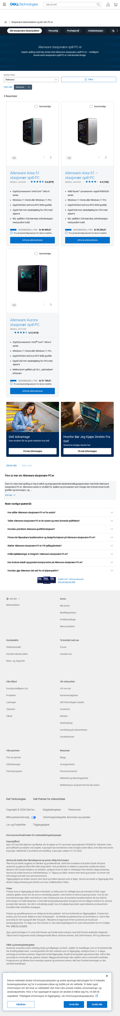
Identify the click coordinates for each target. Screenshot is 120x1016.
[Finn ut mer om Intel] (46, 579)
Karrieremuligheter (69, 695)
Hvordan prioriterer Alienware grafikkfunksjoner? (31, 529)
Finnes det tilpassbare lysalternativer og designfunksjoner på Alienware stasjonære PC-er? (51, 537)
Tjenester (10, 709)
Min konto (65, 605)
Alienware (20, 87)
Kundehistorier (67, 736)
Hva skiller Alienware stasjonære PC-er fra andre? (31, 512)
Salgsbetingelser (52, 809)
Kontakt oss (66, 654)
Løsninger (11, 702)
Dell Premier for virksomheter (49, 799)
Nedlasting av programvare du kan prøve (79, 785)
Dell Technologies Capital (72, 702)
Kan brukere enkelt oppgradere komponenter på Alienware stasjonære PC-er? (45, 562)
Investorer (65, 709)
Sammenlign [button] (45, 106)
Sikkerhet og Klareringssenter (74, 778)
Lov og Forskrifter (16, 824)
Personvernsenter (68, 771)
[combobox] (72, 4)
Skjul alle (27, 465)
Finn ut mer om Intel (66, 582)
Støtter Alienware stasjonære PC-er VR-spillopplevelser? (35, 545)
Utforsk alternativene (32, 240)
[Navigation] (4, 4)
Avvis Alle (73, 1004)
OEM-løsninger (13, 764)
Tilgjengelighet (41, 824)
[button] (108, 4)
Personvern (74, 809)
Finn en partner (13, 757)
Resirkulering (66, 723)
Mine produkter (67, 626)
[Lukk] (106, 975)
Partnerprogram (14, 771)
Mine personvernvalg (18, 817)
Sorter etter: (9, 75)
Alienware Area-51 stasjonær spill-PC (25, 175)
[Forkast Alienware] (29, 87)
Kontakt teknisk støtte (17, 654)
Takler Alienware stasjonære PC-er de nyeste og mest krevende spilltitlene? (44, 521)
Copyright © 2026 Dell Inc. (20, 809)
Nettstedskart (13, 605)
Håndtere (20, 1004)
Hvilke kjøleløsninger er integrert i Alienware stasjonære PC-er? (38, 554)
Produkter (11, 695)
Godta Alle (97, 1004)
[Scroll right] (117, 31)
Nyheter (64, 716)
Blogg (63, 757)
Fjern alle (8, 87)
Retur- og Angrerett (15, 661)
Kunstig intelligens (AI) (17, 688)
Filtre (90, 79)
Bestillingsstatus (68, 612)
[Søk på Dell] (98, 4)
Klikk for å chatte (19, 926)
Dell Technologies (16, 799)
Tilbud (9, 716)
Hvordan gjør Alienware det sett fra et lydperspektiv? (33, 570)
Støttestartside (13, 647)
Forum (63, 647)
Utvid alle (11, 465)
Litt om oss (65, 688)
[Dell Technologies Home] (24, 4)
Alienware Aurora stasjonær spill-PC (25, 322)
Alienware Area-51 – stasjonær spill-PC (81, 175)
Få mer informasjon (32, 451)
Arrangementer (67, 764)
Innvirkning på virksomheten (73, 730)
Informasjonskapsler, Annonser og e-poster (66, 817)
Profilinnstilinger (68, 619)
